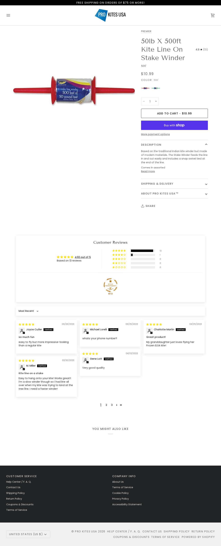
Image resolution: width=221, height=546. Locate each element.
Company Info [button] (124, 476)
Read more (148, 171)
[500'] (146, 89)
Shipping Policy (15, 493)
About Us (118, 482)
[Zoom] (20, 145)
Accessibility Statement (127, 504)
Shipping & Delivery (157, 184)
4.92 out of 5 (83, 257)
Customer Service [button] (21, 476)
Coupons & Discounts (19, 504)
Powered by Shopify (198, 537)
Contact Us (13, 487)
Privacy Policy (120, 498)
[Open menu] (11, 15)
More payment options (155, 134)
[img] (26, 324)
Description (151, 145)
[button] (119, 251)
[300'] (155, 89)
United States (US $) (26, 534)
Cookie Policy (120, 493)
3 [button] (112, 405)
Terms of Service (16, 510)
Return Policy (14, 498)
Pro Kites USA (86, 531)
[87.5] (110, 285)
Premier (146, 31)
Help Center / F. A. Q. (18, 482)
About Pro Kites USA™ (160, 193)
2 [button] (106, 405)
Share (150, 206)
